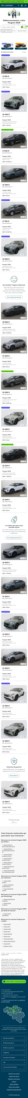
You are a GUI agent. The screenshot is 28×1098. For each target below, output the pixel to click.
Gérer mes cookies (14, 1087)
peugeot (19, 953)
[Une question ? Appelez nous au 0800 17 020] (18, 5)
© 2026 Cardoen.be (14, 1095)
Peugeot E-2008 (8, 946)
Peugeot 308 (7, 936)
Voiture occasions (11, 953)
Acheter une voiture (14, 1073)
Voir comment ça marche (14, 297)
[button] (10, 30)
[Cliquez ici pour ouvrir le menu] (25, 5)
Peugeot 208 (7, 926)
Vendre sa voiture (14, 1076)
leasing (19, 1)
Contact (14, 1081)
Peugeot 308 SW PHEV (9, 941)
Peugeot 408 (7, 931)
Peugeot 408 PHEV (8, 938)
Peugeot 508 (7, 943)
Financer (3, 1)
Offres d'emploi (14, 1084)
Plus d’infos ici (14, 775)
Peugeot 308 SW (8, 934)
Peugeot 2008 (7, 924)
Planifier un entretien (14, 1079)
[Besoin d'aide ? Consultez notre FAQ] (22, 5)
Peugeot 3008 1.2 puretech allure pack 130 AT (8, 850)
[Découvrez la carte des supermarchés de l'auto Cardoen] (14, 1022)
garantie (14, 996)
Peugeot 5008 (7, 929)
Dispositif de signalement (14, 1089)
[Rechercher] (22, 27)
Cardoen (3, 953)
